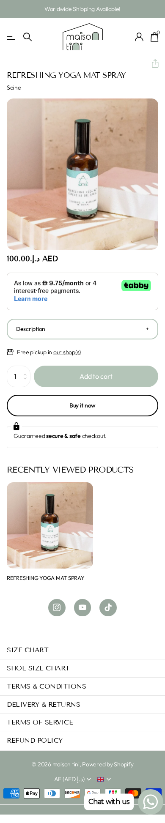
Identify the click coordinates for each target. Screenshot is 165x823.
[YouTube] (82, 607)
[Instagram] (57, 607)
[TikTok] (108, 607)
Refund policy (35, 740)
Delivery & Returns (43, 704)
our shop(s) (67, 352)
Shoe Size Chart (38, 668)
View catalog (11, 37)
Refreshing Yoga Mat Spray (46, 577)
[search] (27, 36)
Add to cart (96, 376)
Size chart (27, 650)
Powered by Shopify (107, 764)
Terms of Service (40, 722)
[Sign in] (139, 37)
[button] (151, 64)
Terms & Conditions (46, 686)
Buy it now (82, 405)
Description (30, 329)
